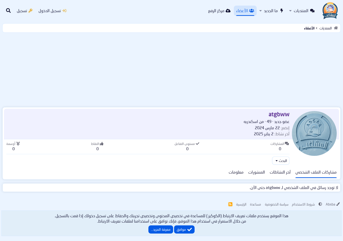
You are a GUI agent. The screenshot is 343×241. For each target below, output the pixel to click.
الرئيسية (241, 204)
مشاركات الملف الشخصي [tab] (316, 172)
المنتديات (301, 10)
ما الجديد (271, 10)
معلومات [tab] (236, 172)
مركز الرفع (216, 10)
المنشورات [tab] (256, 172)
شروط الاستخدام (303, 204)
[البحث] (8, 11)
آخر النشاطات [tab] (280, 172)
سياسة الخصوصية (276, 204)
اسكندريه (251, 121)
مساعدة (255, 204)
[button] (290, 11)
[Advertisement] (172, 68)
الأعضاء (242, 10)
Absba (330, 204)
